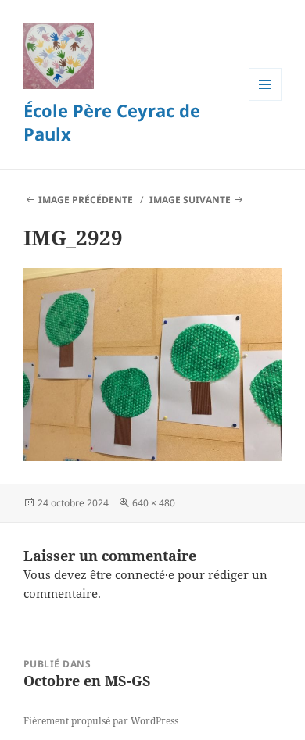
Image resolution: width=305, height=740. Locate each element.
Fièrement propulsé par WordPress (100, 720)
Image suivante (190, 199)
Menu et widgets (265, 100)
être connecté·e (132, 574)
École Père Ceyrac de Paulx (111, 121)
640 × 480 (153, 502)
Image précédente (85, 199)
